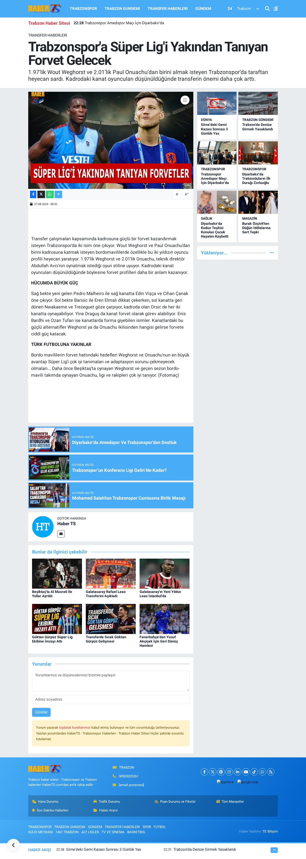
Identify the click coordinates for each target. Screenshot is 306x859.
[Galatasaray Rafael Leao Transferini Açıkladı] (111, 573)
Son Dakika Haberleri (52, 810)
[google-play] (247, 782)
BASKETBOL (136, 832)
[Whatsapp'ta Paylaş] (50, 194)
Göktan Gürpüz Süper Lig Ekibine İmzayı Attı (52, 639)
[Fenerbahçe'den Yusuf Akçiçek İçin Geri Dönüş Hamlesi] (165, 618)
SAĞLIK (206, 218)
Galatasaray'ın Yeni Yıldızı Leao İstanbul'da (160, 594)
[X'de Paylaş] (41, 194)
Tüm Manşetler (233, 802)
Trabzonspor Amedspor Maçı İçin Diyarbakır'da (119, 23)
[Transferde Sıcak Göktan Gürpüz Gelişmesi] (111, 618)
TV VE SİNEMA (112, 832)
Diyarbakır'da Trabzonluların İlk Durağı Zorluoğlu (256, 178)
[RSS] (270, 772)
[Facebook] (204, 772)
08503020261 (128, 776)
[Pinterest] (221, 772)
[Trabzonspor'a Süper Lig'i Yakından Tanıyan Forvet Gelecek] (110, 140)
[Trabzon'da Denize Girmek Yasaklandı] (258, 103)
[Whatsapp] (262, 772)
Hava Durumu (48, 802)
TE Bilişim (270, 831)
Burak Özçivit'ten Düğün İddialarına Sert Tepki (256, 227)
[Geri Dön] (13, 845)
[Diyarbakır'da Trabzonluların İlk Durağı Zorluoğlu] (258, 152)
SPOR (147, 827)
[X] (212, 772)
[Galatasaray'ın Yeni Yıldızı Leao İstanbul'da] (165, 573)
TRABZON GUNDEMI (122, 8)
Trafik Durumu (109, 802)
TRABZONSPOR (83, 8)
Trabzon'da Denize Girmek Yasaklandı (257, 126)
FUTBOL (160, 827)
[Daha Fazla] (58, 194)
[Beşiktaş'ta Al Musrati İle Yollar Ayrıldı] (57, 573)
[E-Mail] (61, 534)
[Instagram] (229, 772)
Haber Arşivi (108, 810)
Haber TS (66, 523)
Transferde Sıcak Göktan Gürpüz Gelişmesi (106, 639)
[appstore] (225, 782)
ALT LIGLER (90, 832)
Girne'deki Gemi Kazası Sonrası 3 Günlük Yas (214, 128)
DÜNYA (206, 120)
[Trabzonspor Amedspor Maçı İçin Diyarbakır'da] (217, 152)
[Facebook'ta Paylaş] (33, 194)
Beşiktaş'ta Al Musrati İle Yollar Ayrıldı (52, 594)
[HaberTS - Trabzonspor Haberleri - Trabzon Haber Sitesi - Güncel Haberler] (45, 8)
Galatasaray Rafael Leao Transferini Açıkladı (106, 594)
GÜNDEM (203, 8)
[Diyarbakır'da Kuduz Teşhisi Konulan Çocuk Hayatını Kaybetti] (217, 202)
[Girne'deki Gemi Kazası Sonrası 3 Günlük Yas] (217, 103)
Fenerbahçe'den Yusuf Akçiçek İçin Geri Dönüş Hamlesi (159, 641)
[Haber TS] (43, 526)
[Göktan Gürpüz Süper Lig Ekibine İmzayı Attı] (57, 618)
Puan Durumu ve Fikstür (178, 802)
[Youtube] (246, 772)
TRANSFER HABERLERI (168, 8)
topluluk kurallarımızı (75, 728)
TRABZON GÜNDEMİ (257, 120)
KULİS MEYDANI (40, 832)
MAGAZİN (249, 218)
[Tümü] (272, 252)
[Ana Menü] (274, 9)
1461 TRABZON (67, 832)
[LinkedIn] (237, 772)
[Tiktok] (254, 772)
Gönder (41, 712)
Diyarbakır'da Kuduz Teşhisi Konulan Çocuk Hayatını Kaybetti (214, 230)
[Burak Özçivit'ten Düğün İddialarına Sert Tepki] (258, 202)
